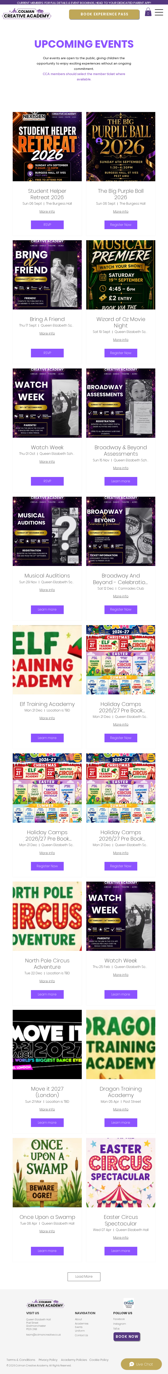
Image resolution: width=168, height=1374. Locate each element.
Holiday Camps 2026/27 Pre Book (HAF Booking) (121, 707)
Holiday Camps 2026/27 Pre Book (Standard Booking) (121, 835)
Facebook (119, 1319)
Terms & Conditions (21, 1360)
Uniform (80, 1330)
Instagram (119, 1324)
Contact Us (81, 1335)
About (79, 1319)
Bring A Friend (47, 319)
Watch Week (47, 447)
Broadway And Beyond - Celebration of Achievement (121, 579)
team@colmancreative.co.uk (43, 1334)
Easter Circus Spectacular (121, 1220)
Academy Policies (74, 1360)
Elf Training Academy (47, 704)
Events (78, 1327)
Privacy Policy (48, 1360)
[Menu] (159, 12)
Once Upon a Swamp (47, 1217)
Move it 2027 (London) (47, 1092)
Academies (81, 1323)
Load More (84, 1276)
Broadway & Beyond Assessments (121, 450)
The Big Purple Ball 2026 (121, 194)
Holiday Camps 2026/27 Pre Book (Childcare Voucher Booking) (47, 835)
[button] (148, 12)
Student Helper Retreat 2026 (47, 194)
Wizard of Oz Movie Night (120, 322)
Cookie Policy (98, 1360)
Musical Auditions (47, 576)
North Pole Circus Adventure (47, 963)
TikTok (116, 1328)
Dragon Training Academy (121, 1092)
